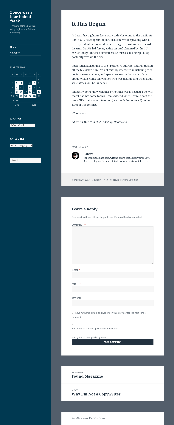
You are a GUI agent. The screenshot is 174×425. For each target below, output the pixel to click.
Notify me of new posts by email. (90, 337)
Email (76, 284)
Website (76, 298)
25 (21, 96)
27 (30, 96)
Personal (124, 179)
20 (30, 91)
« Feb (16, 104)
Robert (97, 179)
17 (17, 91)
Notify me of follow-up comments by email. (95, 328)
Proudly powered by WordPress (88, 418)
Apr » (35, 104)
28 (34, 96)
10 (17, 87)
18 (21, 91)
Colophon (15, 52)
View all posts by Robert (132, 161)
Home (13, 47)
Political (134, 179)
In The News (112, 179)
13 (30, 87)
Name (76, 270)
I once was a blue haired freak (21, 16)
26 (25, 96)
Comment (79, 224)
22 (39, 91)
